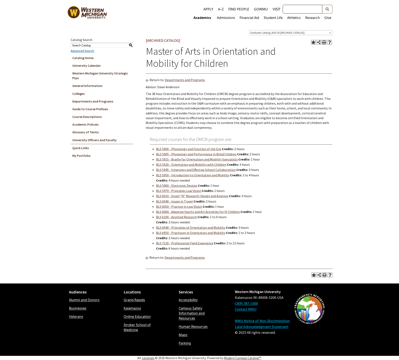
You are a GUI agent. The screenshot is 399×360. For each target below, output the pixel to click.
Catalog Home (83, 58)
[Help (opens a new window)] (329, 42)
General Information (87, 86)
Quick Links (80, 148)
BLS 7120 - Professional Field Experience (184, 243)
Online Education (137, 316)
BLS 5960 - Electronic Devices (176, 185)
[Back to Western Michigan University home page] (87, 13)
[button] (327, 9)
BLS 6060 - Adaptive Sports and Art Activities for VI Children (198, 212)
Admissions (226, 17)
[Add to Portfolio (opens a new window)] (313, 42)
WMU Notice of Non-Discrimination (262, 320)
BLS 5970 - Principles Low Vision (178, 191)
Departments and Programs (92, 101)
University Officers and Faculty (94, 140)
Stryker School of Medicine (137, 327)
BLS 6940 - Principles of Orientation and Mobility (190, 227)
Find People (238, 9)
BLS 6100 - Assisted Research (176, 217)
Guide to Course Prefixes (90, 109)
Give (327, 17)
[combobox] (290, 32)
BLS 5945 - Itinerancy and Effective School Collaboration (196, 170)
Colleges (78, 94)
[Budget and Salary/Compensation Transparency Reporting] (309, 320)
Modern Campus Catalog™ (242, 358)
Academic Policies (85, 124)
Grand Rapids (134, 300)
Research (312, 17)
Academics (202, 17)
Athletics (294, 17)
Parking (185, 343)
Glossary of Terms (85, 132)
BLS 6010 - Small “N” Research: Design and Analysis (192, 196)
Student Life (273, 17)
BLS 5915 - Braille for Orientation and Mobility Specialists (197, 159)
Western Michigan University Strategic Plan (100, 75)
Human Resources (193, 326)
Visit (277, 9)
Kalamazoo (132, 308)
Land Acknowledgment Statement (261, 326)
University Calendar (86, 65)
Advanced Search (82, 51)
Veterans (76, 316)
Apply (208, 9)
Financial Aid (249, 17)
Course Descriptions (87, 117)
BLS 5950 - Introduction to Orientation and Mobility (192, 175)
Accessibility (188, 300)
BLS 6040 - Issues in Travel (174, 201)
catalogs (148, 358)
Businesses (77, 308)
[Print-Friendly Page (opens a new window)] (324, 42)
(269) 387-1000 (246, 303)
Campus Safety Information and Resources (192, 313)
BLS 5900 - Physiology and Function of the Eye (188, 149)
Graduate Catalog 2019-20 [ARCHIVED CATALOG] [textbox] (277, 33)
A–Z (221, 9)
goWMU (261, 9)
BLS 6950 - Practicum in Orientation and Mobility (190, 233)
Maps (183, 335)
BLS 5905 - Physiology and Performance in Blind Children (196, 154)
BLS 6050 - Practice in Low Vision (179, 206)
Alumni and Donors (84, 300)
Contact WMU (245, 309)
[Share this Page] (318, 42)
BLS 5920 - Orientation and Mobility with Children (191, 164)
